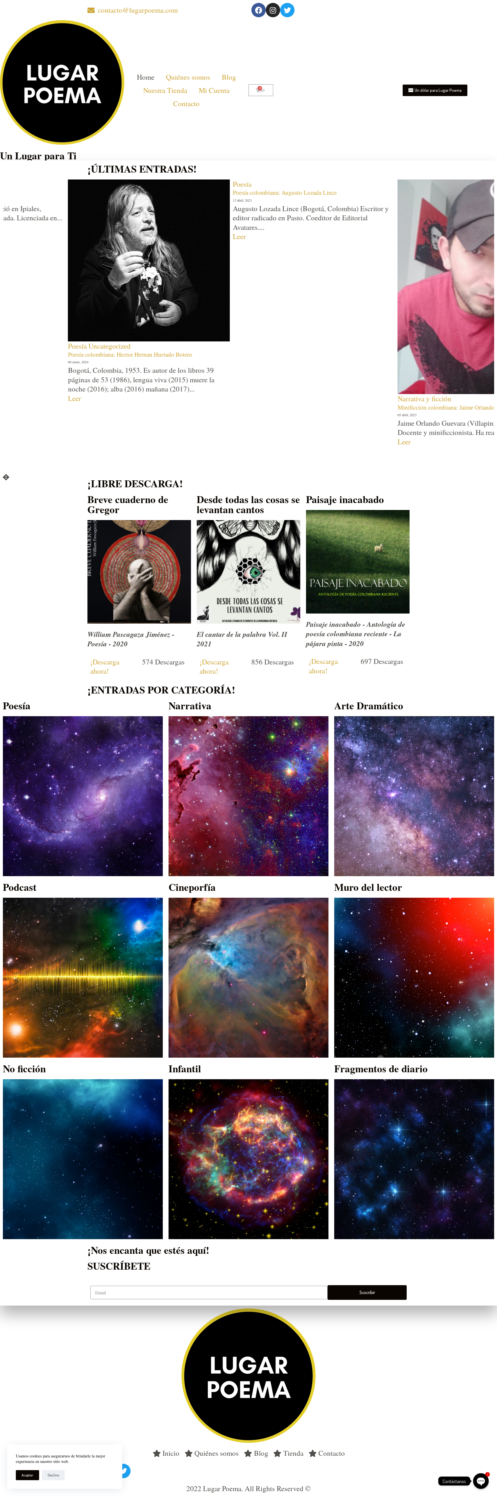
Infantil (185, 1068)
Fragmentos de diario (381, 1068)
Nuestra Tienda (165, 90)
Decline (53, 1475)
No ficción (24, 1068)
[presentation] (6, 477)
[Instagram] (273, 10)
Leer (9, 236)
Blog (229, 77)
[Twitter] (287, 10)
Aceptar (27, 1475)
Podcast (20, 887)
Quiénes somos (188, 77)
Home (145, 77)
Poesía (12, 184)
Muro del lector (368, 887)
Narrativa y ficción (194, 398)
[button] (435, 90)
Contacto (186, 103)
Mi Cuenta (214, 90)
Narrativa (190, 705)
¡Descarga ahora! (104, 666)
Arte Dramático (368, 705)
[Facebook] (258, 10)
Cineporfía (192, 887)
